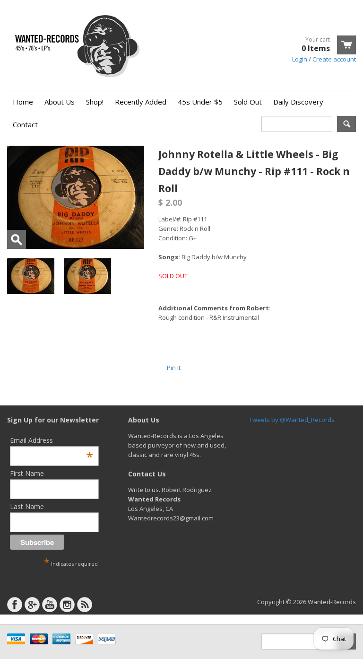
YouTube (49, 604)
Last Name (27, 506)
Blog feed (84, 604)
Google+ (32, 604)
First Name (27, 473)
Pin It (174, 367)
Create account (334, 59)
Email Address (51, 440)
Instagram (67, 604)
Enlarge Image (16, 239)
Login (299, 59)
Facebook (14, 604)
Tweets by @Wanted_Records (292, 419)
